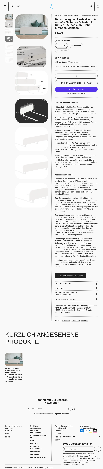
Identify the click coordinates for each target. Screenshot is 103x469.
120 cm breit (62, 51)
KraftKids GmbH (29, 467)
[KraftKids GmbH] (51, 6)
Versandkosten (74, 62)
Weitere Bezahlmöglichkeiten (76, 93)
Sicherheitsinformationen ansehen (70, 276)
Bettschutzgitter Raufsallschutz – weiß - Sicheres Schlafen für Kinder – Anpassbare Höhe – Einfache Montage (14, 367)
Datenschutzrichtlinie (71, 465)
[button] (12, 6)
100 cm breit (76, 45)
